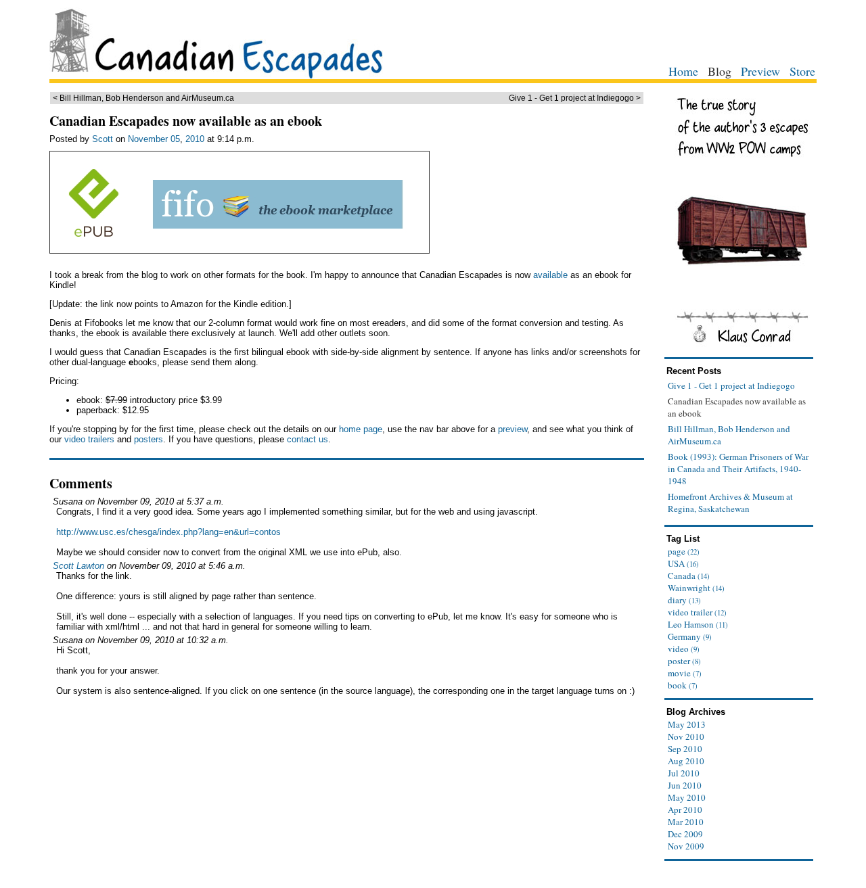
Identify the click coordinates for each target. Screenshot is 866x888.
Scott (102, 139)
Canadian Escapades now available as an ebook (185, 121)
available (550, 275)
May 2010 (687, 797)
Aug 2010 (686, 761)
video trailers (89, 439)
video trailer (697, 612)
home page (360, 429)
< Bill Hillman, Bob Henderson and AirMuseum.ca (143, 98)
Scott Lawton (78, 566)
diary (684, 600)
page (684, 551)
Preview (760, 71)
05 (175, 139)
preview (512, 429)
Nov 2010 (686, 736)
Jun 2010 (685, 785)
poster (684, 661)
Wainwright (696, 588)
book (683, 685)
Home (683, 71)
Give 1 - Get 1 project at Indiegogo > (575, 98)
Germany (690, 636)
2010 (194, 139)
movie (685, 673)
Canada (689, 575)
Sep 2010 (685, 749)
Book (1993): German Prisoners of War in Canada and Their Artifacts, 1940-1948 (738, 468)
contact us (307, 439)
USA (683, 563)
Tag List (683, 539)
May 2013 (687, 724)
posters (148, 439)
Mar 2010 (686, 822)
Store (802, 71)
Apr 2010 (685, 809)
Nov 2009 (686, 846)
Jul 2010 (684, 773)
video (684, 648)
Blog (719, 71)
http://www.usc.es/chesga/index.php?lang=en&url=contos (168, 532)
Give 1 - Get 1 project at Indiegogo (731, 385)
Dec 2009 (685, 834)
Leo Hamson (698, 624)
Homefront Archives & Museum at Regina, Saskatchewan (730, 502)
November (148, 139)
